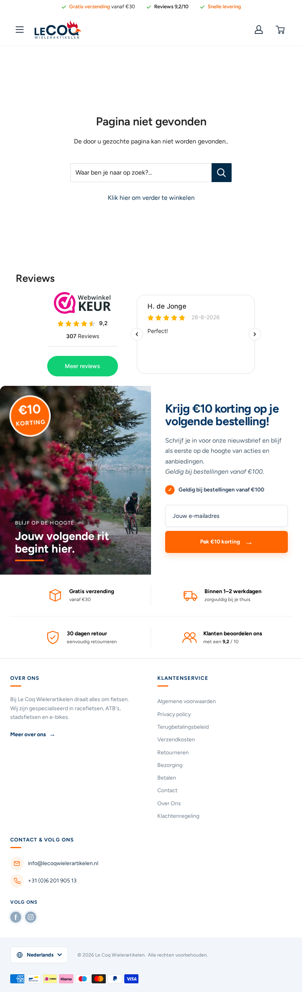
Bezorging (169, 765)
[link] (167, 6)
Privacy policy (174, 714)
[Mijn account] (259, 29)
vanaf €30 (102, 6)
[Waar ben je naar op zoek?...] (222, 172)
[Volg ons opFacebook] (15, 917)
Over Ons (169, 803)
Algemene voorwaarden (186, 701)
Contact (167, 790)
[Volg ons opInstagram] (30, 917)
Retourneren (173, 752)
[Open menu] (20, 29)
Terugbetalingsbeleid (183, 727)
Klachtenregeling (178, 816)
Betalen (166, 777)
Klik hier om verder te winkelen (151, 197)
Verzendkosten (176, 739)
